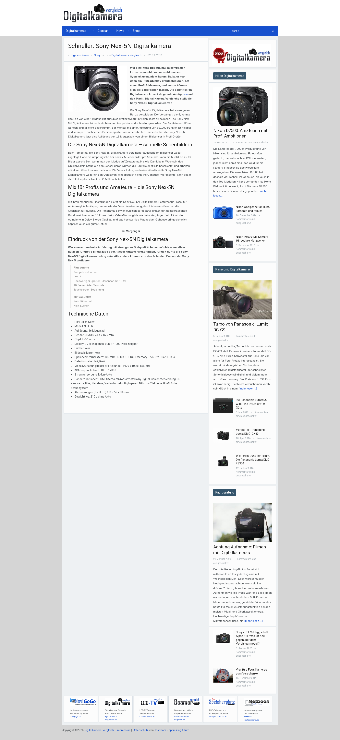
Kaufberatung (224, 492)
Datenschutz (140, 730)
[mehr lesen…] (248, 388)
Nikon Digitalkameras (229, 76)
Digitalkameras (74, 32)
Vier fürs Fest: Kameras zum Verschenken (251, 671)
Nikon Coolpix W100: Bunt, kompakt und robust (253, 209)
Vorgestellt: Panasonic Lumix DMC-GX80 (250, 432)
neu (185, 94)
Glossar (103, 31)
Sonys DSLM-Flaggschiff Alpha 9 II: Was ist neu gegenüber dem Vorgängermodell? (252, 638)
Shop (136, 31)
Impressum (123, 730)
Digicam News (80, 55)
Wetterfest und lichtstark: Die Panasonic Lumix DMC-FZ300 (253, 459)
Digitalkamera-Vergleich (99, 730)
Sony (97, 55)
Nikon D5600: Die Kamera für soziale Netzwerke (252, 239)
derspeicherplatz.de (218, 716)
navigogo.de (75, 716)
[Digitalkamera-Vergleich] (93, 13)
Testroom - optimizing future (171, 730)
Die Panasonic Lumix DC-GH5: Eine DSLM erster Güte (252, 403)
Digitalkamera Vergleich (126, 55)
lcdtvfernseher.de (147, 716)
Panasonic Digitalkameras (233, 269)
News (120, 31)
